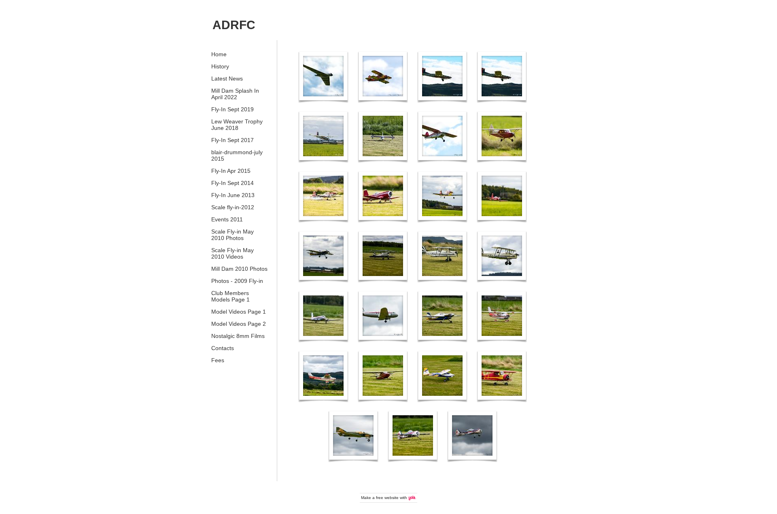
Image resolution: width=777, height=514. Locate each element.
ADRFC (233, 25)
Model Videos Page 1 (238, 311)
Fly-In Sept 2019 (232, 109)
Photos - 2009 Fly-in (237, 281)
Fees (217, 360)
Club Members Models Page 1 (230, 296)
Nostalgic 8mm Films (238, 336)
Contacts (222, 348)
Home (219, 54)
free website (387, 497)
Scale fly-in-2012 (232, 207)
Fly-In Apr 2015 (231, 171)
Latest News (227, 78)
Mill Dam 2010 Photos (239, 268)
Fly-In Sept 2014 (232, 183)
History (220, 66)
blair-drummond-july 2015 (237, 155)
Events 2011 (227, 219)
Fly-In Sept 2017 (232, 140)
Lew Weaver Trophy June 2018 (237, 124)
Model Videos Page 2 (238, 324)
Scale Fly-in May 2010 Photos (232, 234)
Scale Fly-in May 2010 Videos (232, 253)
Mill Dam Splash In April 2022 (235, 93)
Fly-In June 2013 (233, 195)
